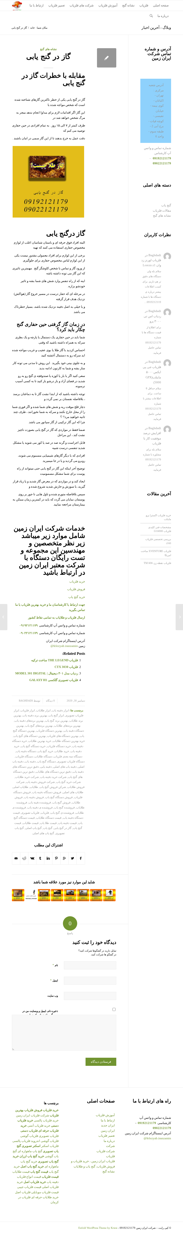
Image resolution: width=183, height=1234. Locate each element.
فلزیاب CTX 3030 (66, 667)
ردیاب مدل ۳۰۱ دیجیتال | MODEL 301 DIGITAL (46, 673)
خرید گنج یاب (76, 597)
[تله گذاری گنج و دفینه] (179, 617)
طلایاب (34, 787)
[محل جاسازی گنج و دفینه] (44, 895)
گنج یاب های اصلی (43, 833)
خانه (32, 27)
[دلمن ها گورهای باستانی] (83, 895)
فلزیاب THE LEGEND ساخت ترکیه (54, 660)
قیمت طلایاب (31, 823)
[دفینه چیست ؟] (57, 895)
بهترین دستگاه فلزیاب (49, 730)
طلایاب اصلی (20, 787)
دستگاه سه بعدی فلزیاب (68, 756)
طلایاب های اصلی (73, 792)
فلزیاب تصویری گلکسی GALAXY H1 (53, 680)
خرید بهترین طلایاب (39, 741)
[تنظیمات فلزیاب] (109, 895)
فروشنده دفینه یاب (40, 802)
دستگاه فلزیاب (24, 756)
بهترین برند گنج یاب (56, 720)
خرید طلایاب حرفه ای (45, 1197)
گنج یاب (47, 828)
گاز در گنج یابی (48, 56)
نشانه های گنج (48, 49)
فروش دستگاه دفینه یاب (46, 792)
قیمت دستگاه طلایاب (48, 817)
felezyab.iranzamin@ (64, 646)
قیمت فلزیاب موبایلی (45, 1192)
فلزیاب (45, 812)
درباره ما (109, 1141)
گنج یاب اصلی (33, 828)
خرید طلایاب (62, 751)
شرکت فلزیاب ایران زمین (32, 1115)
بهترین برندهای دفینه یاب (29, 720)
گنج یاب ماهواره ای (30, 1151)
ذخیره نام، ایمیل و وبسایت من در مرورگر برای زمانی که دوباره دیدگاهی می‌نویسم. (40, 1015)
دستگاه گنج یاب (46, 761)
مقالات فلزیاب (162, 210)
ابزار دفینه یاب (60, 710)
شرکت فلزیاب (106, 1151)
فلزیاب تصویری (30, 812)
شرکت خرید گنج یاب (68, 782)
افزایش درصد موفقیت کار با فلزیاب (152, 438)
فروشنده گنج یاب (64, 807)
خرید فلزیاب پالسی (46, 1120)
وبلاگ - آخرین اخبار (156, 28)
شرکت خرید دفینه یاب (53, 777)
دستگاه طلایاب (43, 756)
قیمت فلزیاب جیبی (29, 1187)
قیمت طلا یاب (48, 823)
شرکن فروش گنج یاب (53, 787)
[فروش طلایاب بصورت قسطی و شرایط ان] (31, 895)
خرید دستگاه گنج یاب (33, 746)
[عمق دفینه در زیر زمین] (18, 895)
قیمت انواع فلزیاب (29, 1176)
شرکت (110, 1146)
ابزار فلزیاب (27, 710)
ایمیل (54, 980)
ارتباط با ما (108, 1120)
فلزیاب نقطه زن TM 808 (157, 563)
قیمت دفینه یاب (67, 823)
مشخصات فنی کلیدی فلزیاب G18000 (159, 529)
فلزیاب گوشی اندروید (45, 1141)
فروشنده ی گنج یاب (62, 812)
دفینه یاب (30, 761)
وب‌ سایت (52, 995)
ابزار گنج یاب (56, 715)
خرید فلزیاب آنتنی (38, 1125)
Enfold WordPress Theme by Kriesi (97, 1227)
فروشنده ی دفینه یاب (40, 807)
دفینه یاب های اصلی (64, 766)
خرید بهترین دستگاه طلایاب (69, 741)
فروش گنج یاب (61, 802)
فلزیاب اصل (22, 1192)
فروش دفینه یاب (34, 797)
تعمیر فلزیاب (106, 1135)
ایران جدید (108, 1125)
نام (55, 965)
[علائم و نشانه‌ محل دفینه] (96, 895)
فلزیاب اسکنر (50, 1146)
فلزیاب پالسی (21, 1141)
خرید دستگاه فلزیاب (59, 746)
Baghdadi (26, 700)
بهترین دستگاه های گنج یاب (30, 736)
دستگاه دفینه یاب (26, 751)
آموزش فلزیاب (105, 1115)
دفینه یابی (46, 766)
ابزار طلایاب (43, 710)
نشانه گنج (108, 1171)
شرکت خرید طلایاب (27, 777)
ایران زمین (108, 1130)
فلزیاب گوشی (29, 1136)
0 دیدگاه (50, 700)
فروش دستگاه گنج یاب (59, 797)
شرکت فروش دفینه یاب (40, 782)
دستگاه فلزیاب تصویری (71, 761)
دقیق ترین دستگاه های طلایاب (53, 771)
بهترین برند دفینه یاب (35, 715)
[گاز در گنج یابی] (106, 58)
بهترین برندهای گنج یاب (39, 725)
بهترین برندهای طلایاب (67, 725)
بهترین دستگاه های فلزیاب (62, 736)
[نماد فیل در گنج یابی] (70, 895)
